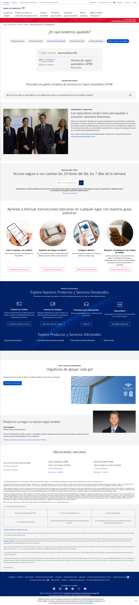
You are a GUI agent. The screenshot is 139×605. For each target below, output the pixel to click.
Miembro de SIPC (9, 541)
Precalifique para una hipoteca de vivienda (51, 340)
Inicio (5, 24)
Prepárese (86, 324)
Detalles (15, 470)
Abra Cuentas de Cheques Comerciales (83, 340)
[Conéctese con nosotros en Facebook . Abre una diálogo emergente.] (54, 589)
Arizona (19, 24)
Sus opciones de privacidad (37, 580)
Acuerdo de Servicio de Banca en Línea (15, 529)
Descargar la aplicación (120, 324)
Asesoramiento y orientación (56, 41)
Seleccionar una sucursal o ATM (124, 21)
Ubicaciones (12, 24)
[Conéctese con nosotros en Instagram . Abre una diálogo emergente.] (60, 589)
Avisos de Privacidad (86, 603)
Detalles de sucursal (17, 41)
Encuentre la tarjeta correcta (19, 324)
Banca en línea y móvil (77, 41)
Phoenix (26, 24)
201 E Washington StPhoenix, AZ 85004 (48, 60)
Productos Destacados (96, 41)
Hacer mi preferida (47, 65)
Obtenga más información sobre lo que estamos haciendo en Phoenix (25, 440)
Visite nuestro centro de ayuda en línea (83, 136)
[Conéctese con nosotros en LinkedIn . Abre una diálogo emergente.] (66, 589)
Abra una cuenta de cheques (53, 324)
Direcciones (7, 470)
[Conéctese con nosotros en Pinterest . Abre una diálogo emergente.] (72, 589)
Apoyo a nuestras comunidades (118, 41)
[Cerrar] (136, 600)
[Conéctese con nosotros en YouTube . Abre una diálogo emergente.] (85, 589)
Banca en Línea (109, 340)
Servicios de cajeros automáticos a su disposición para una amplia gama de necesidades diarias (69, 95)
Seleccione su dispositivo (66, 183)
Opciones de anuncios (119, 577)
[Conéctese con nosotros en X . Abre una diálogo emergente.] (79, 589)
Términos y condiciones (69, 193)
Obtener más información (19, 270)
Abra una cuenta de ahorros (13, 340)
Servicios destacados (35, 41)
